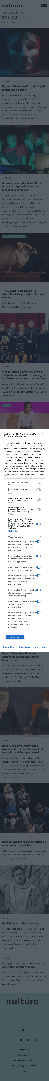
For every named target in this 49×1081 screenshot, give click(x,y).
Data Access (24, 647)
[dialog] (24, 540)
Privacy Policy (40, 647)
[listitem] (24, 483)
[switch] (38, 489)
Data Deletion (9, 647)
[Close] (43, 434)
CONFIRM (15, 637)
